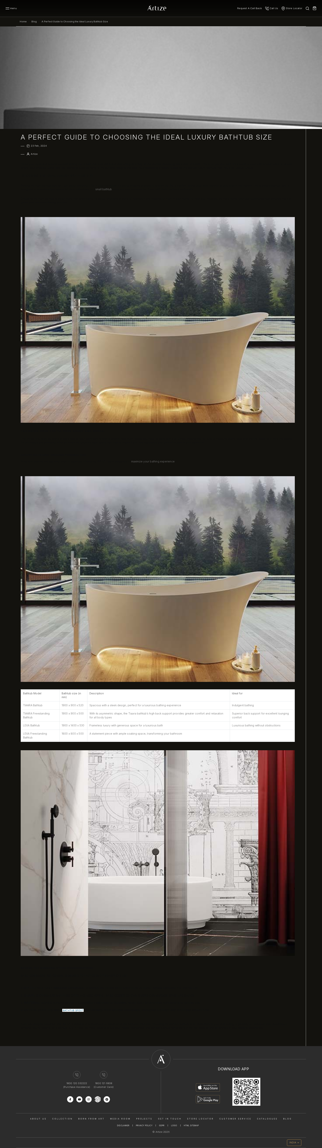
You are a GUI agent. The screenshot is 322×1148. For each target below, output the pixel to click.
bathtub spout (73, 1010)
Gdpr (162, 1125)
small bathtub (103, 189)
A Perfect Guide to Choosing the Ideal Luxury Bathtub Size (75, 21)
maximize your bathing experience (153, 461)
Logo (174, 1125)
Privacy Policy (144, 1125)
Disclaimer (123, 1125)
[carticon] (314, 8)
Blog (34, 21)
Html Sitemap (191, 1125)
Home (23, 21)
